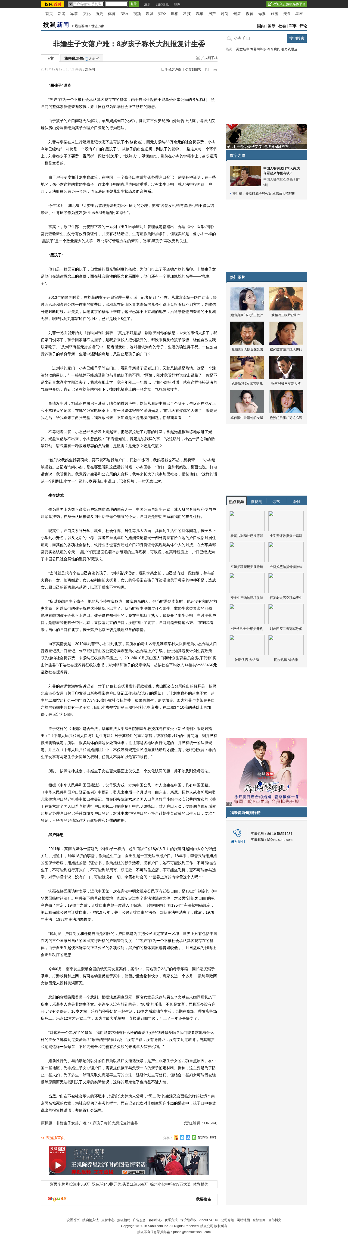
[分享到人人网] (188, 1137)
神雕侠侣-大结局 (247, 660)
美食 (287, 14)
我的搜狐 (162, 4)
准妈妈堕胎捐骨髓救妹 (286, 567)
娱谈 (149, 14)
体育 (112, 14)
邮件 (177, 4)
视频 (137, 14)
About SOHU (208, 1220)
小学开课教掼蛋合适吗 (286, 536)
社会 (282, 26)
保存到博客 (193, 69)
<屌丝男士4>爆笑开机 (247, 629)
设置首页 (73, 1220)
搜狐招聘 (123, 1220)
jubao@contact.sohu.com (192, 1232)
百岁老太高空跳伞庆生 (286, 598)
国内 (261, 26)
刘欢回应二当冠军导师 (286, 629)
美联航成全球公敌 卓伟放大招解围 (270, 193)
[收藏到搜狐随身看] (194, 1137)
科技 (187, 14)
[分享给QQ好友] (182, 1137)
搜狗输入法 (90, 1220)
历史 (99, 14)
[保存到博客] (207, 1138)
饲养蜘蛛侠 (258, 49)
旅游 (274, 14)
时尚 (224, 14)
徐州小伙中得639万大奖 (170, 1184)
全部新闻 (259, 1220)
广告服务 (139, 1220)
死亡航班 (242, 49)
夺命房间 (273, 49)
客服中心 (155, 1220)
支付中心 (107, 1220)
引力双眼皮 (289, 49)
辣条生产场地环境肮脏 (247, 598)
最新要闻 (81, 26)
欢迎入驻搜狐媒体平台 (289, 4)
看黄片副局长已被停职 (247, 536)
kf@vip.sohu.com (280, 840)
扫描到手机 (209, 58)
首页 (49, 14)
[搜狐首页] (53, 4)
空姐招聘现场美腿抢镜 (247, 567)
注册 (147, 4)
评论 (303, 26)
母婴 (262, 14)
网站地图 (243, 1220)
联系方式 (171, 1220)
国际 (271, 26)
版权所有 (220, 1226)
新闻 (62, 14)
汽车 (199, 14)
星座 (299, 14)
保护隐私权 (188, 1220)
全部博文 (274, 1220)
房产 (212, 14)
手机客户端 (173, 69)
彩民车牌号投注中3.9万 (70, 1184)
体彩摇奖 (200, 1184)
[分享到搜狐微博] (176, 1137)
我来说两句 (82, 58)
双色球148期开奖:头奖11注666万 (120, 1184)
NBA (124, 14)
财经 (162, 14)
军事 (74, 14)
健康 (237, 14)
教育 (249, 14)
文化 (87, 14)
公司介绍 (227, 1220)
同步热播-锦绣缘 (286, 660)
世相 (174, 14)
